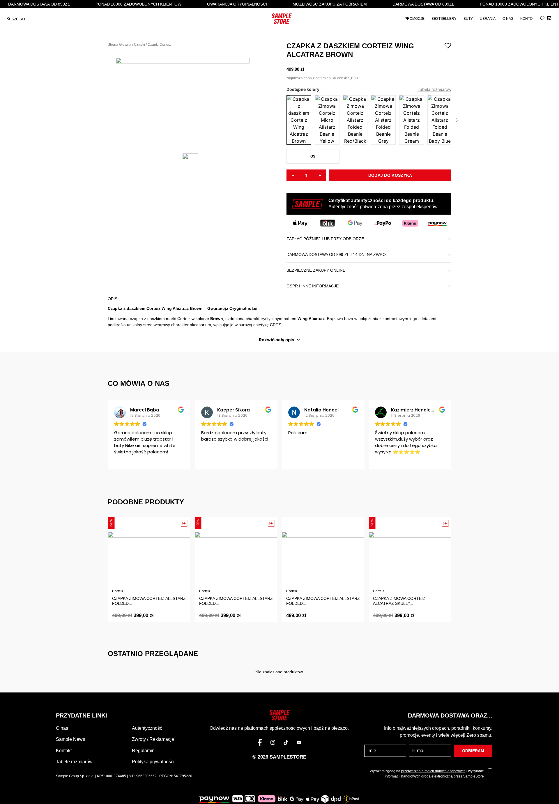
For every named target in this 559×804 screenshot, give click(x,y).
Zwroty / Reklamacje (153, 739)
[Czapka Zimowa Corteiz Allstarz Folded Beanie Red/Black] (355, 120)
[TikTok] (286, 743)
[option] (190, 101)
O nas (62, 728)
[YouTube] (299, 743)
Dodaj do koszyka (390, 175)
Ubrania (488, 19)
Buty (468, 19)
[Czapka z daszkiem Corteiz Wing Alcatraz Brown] (298, 120)
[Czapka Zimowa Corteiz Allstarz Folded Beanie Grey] (383, 120)
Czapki (139, 45)
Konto (526, 19)
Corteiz (117, 591)
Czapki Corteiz (159, 45)
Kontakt (64, 750)
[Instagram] (273, 743)
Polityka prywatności (153, 761)
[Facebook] (260, 743)
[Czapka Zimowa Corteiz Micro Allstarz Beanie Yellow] (327, 120)
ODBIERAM (473, 750)
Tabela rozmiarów (434, 89)
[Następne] (457, 120)
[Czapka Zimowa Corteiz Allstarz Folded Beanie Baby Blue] (439, 120)
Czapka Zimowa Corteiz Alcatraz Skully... (399, 601)
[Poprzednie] (280, 120)
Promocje (414, 19)
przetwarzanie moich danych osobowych (433, 771)
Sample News (70, 739)
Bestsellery (444, 19)
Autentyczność (147, 728)
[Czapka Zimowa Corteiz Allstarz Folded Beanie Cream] (411, 120)
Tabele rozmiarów (74, 761)
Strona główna (119, 45)
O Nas (508, 19)
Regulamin (143, 750)
